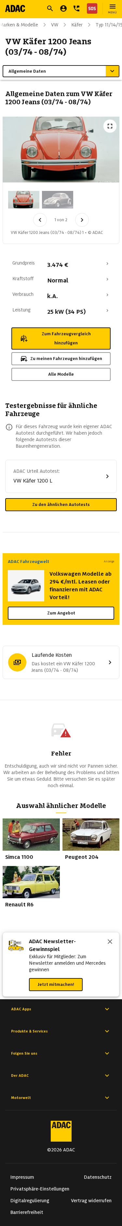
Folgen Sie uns (24, 1053)
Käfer (77, 25)
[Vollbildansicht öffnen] (110, 126)
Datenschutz (98, 1177)
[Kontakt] (76, 8)
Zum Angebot (61, 613)
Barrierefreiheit (26, 1212)
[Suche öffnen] (50, 8)
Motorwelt (21, 1097)
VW (54, 25)
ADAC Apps (21, 1009)
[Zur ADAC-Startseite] (15, 8)
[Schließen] (110, 942)
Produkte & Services (29, 1031)
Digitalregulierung (29, 1201)
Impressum (22, 1177)
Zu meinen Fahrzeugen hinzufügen (66, 358)
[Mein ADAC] (63, 8)
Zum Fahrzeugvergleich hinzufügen (66, 338)
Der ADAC (20, 1075)
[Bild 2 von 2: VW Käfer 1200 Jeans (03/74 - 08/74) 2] (57, 199)
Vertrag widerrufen (91, 1201)
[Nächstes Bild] (82, 220)
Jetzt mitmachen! (55, 984)
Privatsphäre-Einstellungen (39, 1189)
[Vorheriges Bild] (40, 220)
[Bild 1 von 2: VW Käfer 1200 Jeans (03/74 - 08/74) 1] (23, 199)
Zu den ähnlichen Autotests (61, 504)
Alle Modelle (61, 374)
